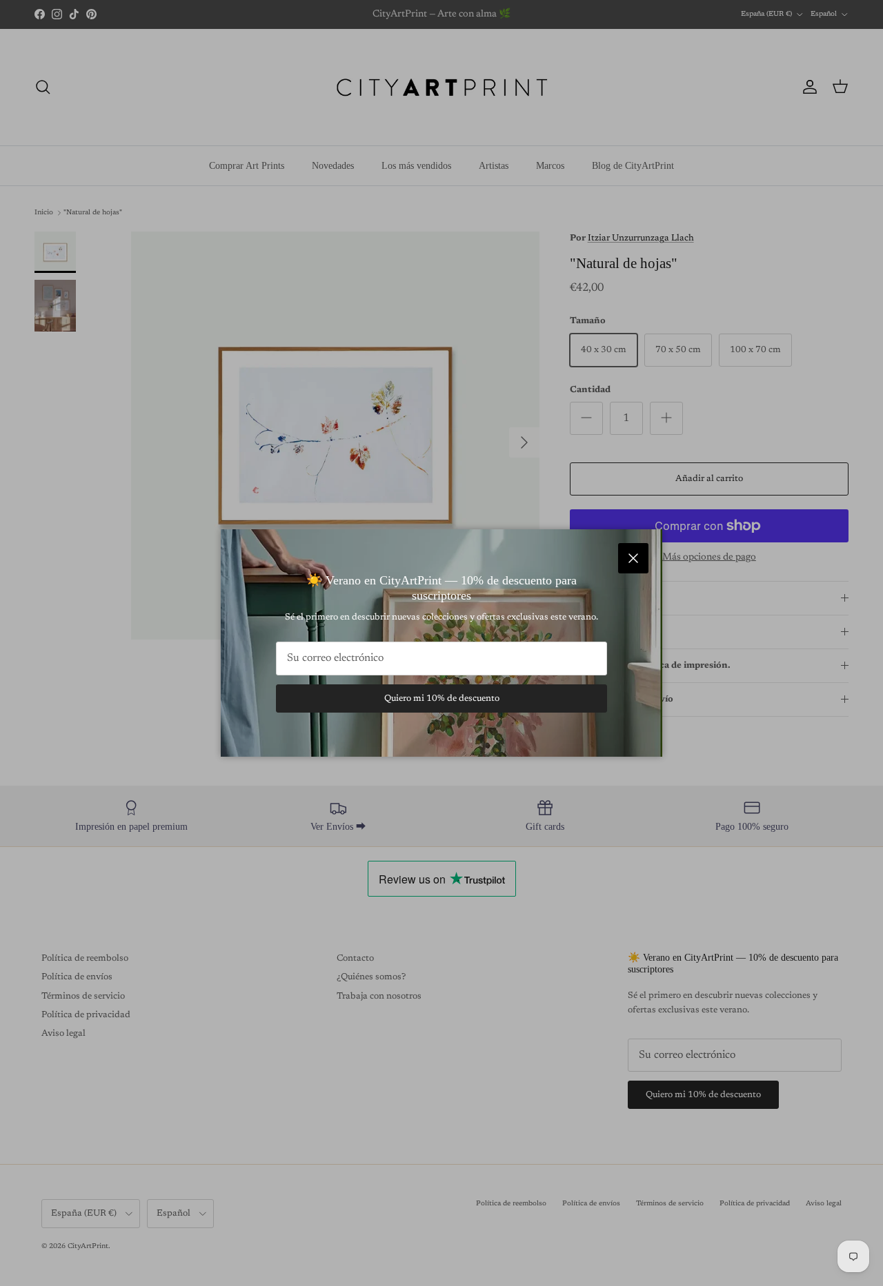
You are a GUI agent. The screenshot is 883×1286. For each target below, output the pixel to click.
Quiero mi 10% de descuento (441, 698)
